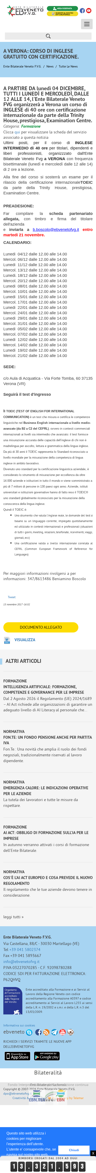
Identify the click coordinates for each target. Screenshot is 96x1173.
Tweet (12, 597)
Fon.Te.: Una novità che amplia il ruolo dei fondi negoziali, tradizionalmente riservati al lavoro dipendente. (45, 755)
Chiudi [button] (74, 1150)
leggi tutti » (13, 916)
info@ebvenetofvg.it (21, 961)
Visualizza (25, 640)
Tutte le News (68, 66)
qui (17, 132)
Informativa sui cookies (19, 1025)
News (50, 66)
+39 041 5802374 (24, 949)
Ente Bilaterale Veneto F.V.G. (22, 66)
